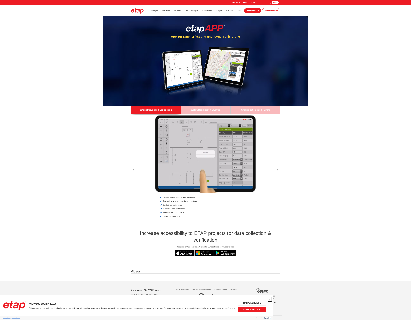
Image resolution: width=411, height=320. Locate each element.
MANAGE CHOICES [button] (252, 302)
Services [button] (229, 11)
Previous (134, 169)
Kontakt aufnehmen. (182, 289)
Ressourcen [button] (207, 11)
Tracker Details (16, 318)
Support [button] (219, 11)
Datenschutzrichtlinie (220, 289)
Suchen (275, 2)
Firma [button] (239, 11)
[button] (270, 299)
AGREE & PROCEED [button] (252, 309)
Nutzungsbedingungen (201, 289)
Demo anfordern (252, 11)
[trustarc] (267, 318)
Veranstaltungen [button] (191, 11)
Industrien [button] (166, 11)
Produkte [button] (177, 11)
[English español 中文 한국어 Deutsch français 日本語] (245, 2)
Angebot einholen (271, 10)
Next (277, 169)
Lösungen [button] (154, 11)
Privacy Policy (6, 318)
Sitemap (233, 289)
